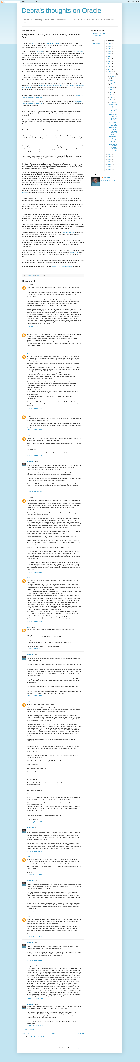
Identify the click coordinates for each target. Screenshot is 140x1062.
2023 (110, 51)
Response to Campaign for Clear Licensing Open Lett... (113, 147)
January (112, 102)
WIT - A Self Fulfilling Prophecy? (113, 124)
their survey (39, 51)
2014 (110, 154)
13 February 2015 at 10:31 (35, 874)
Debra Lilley (30, 461)
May (111, 95)
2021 (110, 56)
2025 (110, 46)
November (113, 76)
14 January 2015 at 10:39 (34, 348)
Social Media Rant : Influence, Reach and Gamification (113, 108)
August (112, 87)
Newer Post (25, 1033)
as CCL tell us (73, 252)
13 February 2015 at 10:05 (35, 851)
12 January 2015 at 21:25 (34, 326)
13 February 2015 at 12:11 (34, 960)
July (111, 90)
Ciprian (29, 354)
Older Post (80, 1033)
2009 (110, 167)
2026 (110, 43)
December (113, 74)
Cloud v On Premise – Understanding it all (113, 139)
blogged (24, 192)
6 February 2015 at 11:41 (34, 648)
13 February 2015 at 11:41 (34, 936)
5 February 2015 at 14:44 (34, 455)
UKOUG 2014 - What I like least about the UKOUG (113, 117)
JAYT (28, 284)
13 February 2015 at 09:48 (35, 822)
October (112, 80)
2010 (110, 164)
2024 (110, 49)
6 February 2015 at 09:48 (34, 492)
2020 (110, 59)
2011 (110, 162)
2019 (110, 61)
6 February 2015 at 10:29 (34, 572)
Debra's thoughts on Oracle (61, 10)
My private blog (97, 35)
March (112, 100)
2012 (110, 159)
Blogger (78, 1048)
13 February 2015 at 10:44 (35, 911)
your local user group (65, 266)
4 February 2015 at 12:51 (34, 408)
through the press (77, 51)
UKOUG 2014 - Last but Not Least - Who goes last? (113, 131)
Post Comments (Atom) (37, 1036)
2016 (110, 69)
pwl (28, 332)
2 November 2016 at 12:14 (35, 998)
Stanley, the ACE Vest (98, 33)
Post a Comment (29, 1029)
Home (53, 1033)
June (111, 92)
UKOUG (33, 43)
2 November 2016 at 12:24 (35, 1025)
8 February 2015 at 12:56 (34, 696)
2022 (110, 54)
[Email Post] (43, 275)
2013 (110, 156)
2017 (110, 66)
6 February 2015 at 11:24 (34, 621)
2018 (110, 64)
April (111, 97)
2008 (110, 169)
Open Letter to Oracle (52, 43)
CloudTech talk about (68, 232)
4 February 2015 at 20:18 (34, 430)
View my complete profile (108, 180)
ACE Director (96, 43)
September (113, 83)
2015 (110, 71)
